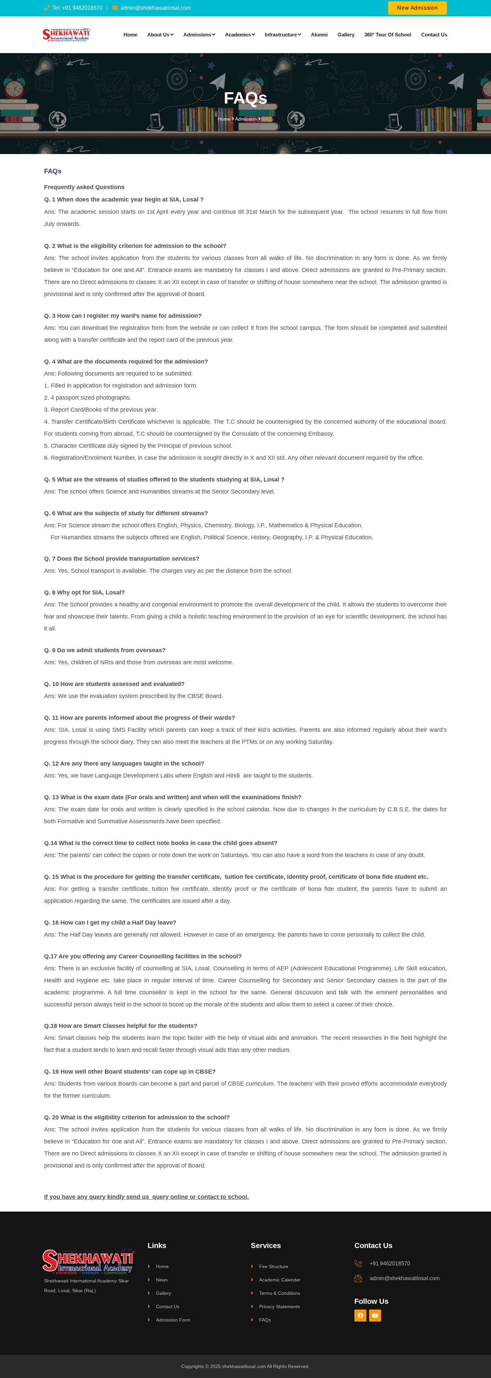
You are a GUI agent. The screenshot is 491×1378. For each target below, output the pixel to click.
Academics (238, 34)
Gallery (346, 34)
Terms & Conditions (279, 1293)
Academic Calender (280, 1279)
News (162, 1279)
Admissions (197, 34)
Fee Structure (273, 1266)
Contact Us (434, 34)
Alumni (319, 34)
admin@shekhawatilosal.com (405, 1278)
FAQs (265, 1320)
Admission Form (173, 1320)
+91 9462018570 (390, 1263)
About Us (158, 34)
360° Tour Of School (387, 34)
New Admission (417, 8)
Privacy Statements (279, 1306)
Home (130, 34)
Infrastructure (281, 34)
